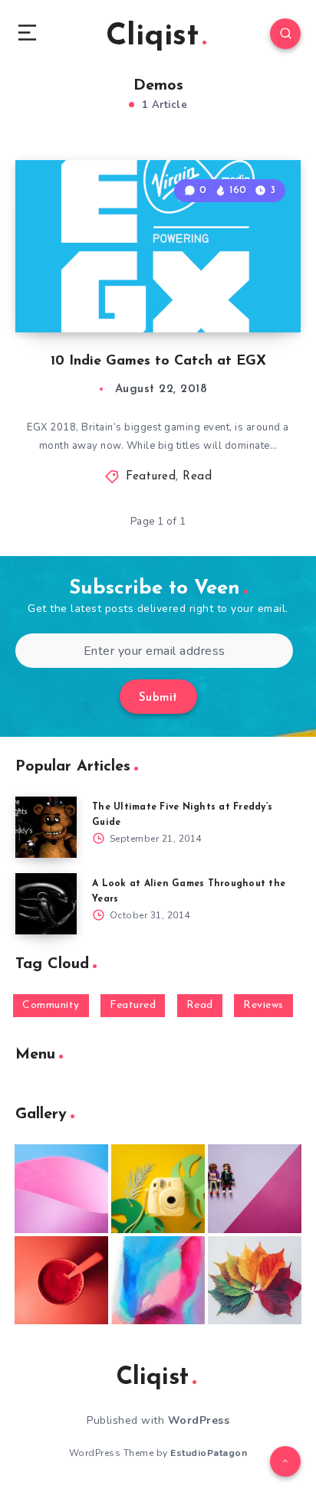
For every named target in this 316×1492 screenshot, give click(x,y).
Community (51, 1005)
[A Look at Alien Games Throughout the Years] (46, 903)
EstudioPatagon (208, 1453)
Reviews (263, 1005)
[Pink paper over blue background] (61, 1188)
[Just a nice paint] (158, 1280)
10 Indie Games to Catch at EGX (158, 361)
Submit (158, 698)
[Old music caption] (254, 1188)
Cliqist (152, 36)
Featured (151, 477)
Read (197, 477)
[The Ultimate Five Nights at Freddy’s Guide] (46, 827)
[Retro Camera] (158, 1188)
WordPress (199, 1420)
